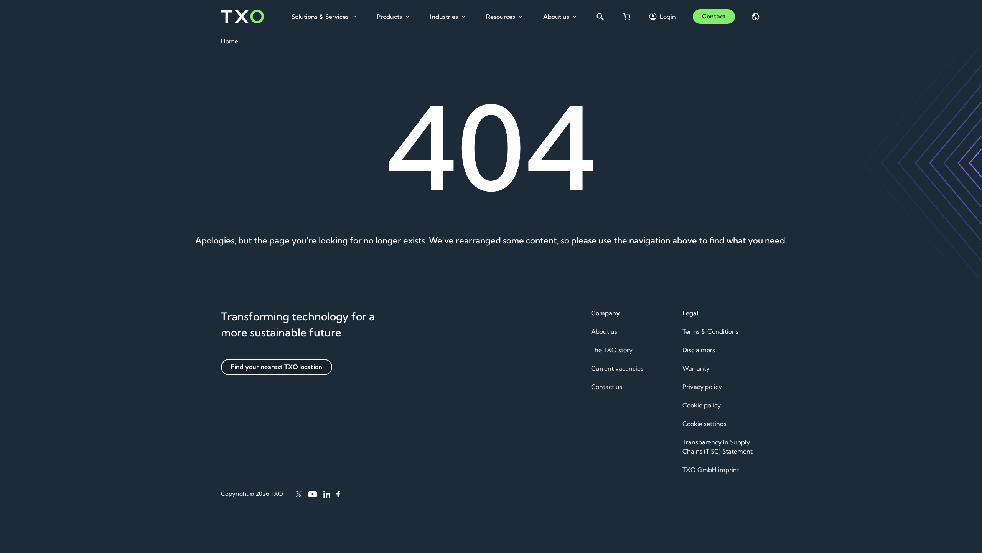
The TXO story (612, 350)
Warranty (696, 368)
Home (229, 41)
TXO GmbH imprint (710, 470)
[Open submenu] (354, 17)
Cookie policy (701, 405)
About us (556, 16)
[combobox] (600, 16)
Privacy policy (702, 387)
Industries (444, 16)
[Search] (600, 16)
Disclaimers (698, 350)
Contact (714, 16)
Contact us (606, 387)
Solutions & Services (320, 16)
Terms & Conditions (710, 331)
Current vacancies (617, 368)
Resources (500, 16)
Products (389, 16)
